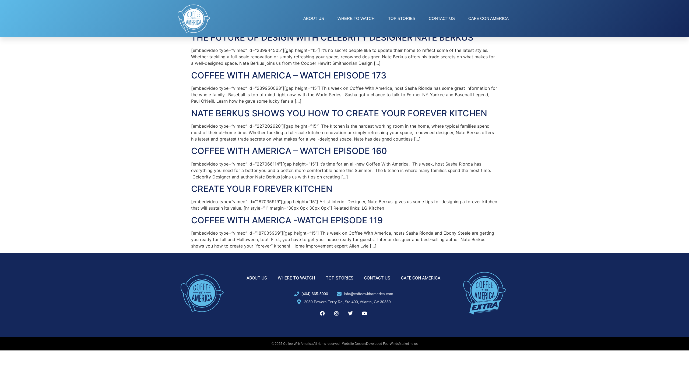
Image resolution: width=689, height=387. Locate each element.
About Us (313, 18)
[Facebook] (322, 313)
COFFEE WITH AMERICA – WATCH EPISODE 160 (289, 151)
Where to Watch (356, 18)
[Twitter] (350, 313)
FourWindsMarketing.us (400, 344)
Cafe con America (488, 18)
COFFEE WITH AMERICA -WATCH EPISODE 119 (287, 220)
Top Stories (401, 18)
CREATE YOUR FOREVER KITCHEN (261, 189)
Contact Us (442, 18)
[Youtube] (364, 313)
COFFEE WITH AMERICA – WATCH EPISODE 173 (288, 75)
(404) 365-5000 (314, 294)
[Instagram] (336, 313)
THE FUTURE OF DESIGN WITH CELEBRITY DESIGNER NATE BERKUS (332, 37)
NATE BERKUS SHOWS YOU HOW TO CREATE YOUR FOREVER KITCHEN (339, 113)
